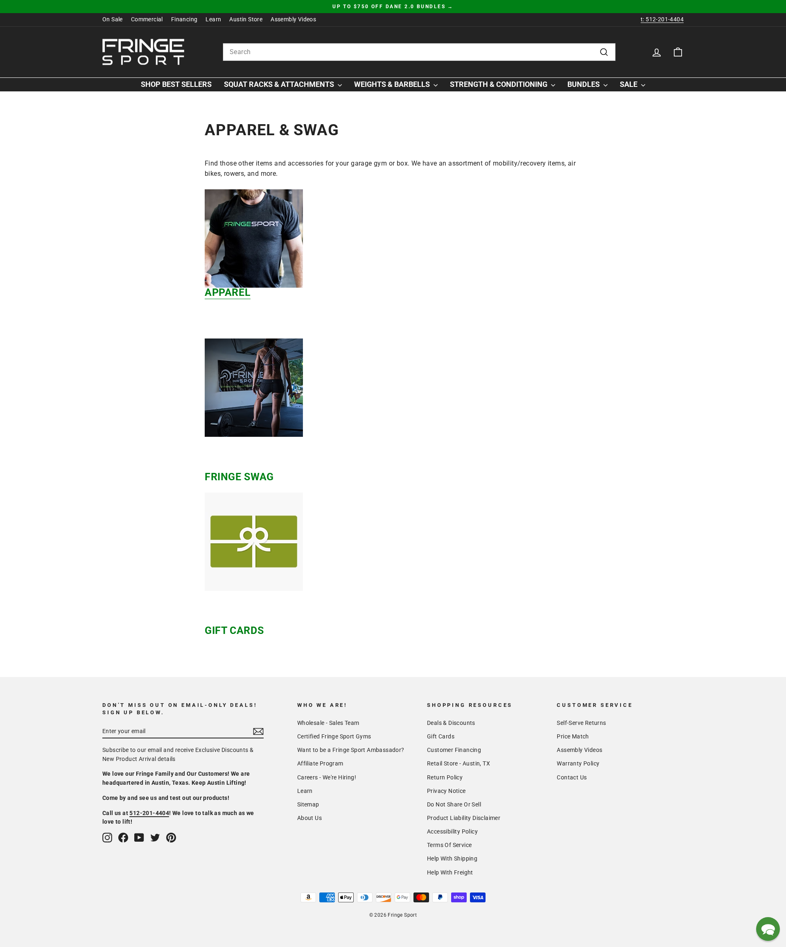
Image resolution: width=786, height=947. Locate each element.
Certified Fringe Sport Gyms (334, 736)
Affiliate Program (320, 763)
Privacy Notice (446, 791)
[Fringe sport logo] (143, 52)
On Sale (112, 19)
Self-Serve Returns (581, 723)
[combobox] (419, 52)
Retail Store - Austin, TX (458, 763)
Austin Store (245, 19)
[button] (768, 929)
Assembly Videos (293, 19)
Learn (213, 19)
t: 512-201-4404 (662, 19)
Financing (184, 19)
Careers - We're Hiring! (326, 777)
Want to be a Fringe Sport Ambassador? (350, 750)
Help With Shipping (452, 858)
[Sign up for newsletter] (258, 731)
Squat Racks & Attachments (280, 84)
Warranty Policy (578, 763)
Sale (629, 84)
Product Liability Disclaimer (463, 818)
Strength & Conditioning (499, 84)
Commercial (147, 19)
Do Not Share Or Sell (454, 804)
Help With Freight (450, 872)
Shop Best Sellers (176, 84)
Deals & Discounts (451, 723)
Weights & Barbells (392, 84)
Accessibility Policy (452, 831)
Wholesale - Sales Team (328, 723)
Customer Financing (454, 750)
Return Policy (445, 777)
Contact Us (572, 777)
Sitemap (308, 804)
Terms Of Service (449, 845)
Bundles (584, 84)
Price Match (573, 736)
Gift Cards (440, 736)
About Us (309, 818)
